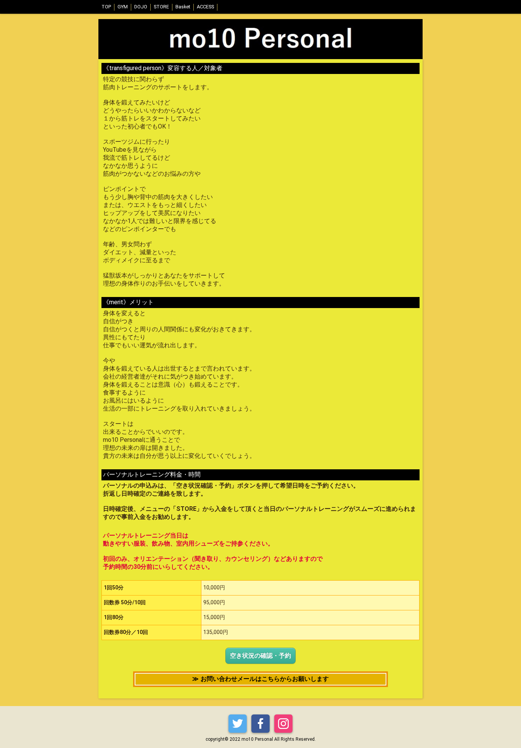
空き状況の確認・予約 (260, 655)
